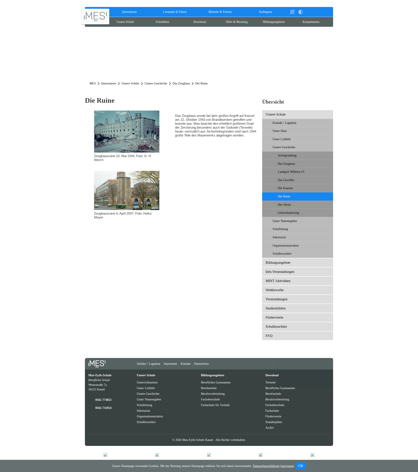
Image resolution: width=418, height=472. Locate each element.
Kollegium (265, 11)
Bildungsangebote (274, 22)
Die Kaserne (285, 188)
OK (300, 466)
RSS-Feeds (317, 365)
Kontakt (185, 363)
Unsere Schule (125, 22)
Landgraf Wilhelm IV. (291, 171)
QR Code (293, 13)
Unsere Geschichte (284, 147)
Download (199, 22)
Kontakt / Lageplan (284, 122)
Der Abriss (284, 204)
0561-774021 (103, 399)
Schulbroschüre (282, 253)
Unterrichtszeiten (147, 382)
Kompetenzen (311, 22)
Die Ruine (284, 196)
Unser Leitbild (281, 139)
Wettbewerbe (275, 290)
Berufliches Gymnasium (216, 382)
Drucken (309, 12)
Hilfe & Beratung (237, 22)
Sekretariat (279, 237)
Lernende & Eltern (174, 11)
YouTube (301, 364)
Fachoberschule (210, 399)
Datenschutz (201, 363)
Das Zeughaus (286, 163)
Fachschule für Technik (215, 405)
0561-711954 (103, 408)
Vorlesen (317, 12)
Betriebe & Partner (220, 11)
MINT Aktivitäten (278, 281)
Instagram (309, 364)
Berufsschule (209, 388)
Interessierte (129, 11)
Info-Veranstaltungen (280, 272)
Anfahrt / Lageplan (148, 363)
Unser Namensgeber (285, 221)
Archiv (269, 427)
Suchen (325, 12)
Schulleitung (280, 229)
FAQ (269, 336)
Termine (270, 382)
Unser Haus (280, 131)
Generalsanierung (288, 212)
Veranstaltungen (277, 299)
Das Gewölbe (286, 180)
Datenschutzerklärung (266, 466)
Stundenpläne (273, 422)
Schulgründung (287, 155)
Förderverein (274, 317)
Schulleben (162, 22)
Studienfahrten (276, 308)
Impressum (170, 363)
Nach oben (326, 365)
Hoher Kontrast (301, 13)
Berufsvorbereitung (213, 393)
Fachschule (272, 410)
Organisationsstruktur (286, 245)
